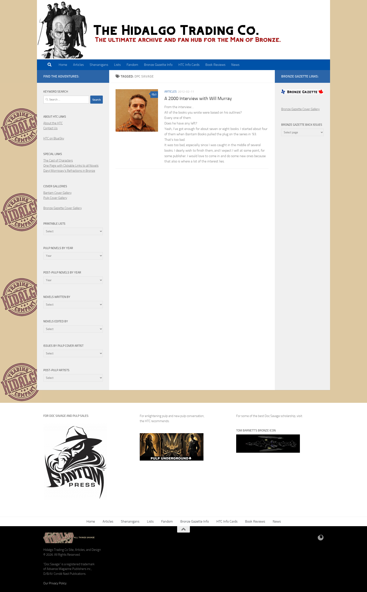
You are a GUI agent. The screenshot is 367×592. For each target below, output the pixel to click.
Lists (117, 65)
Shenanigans (99, 65)
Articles (78, 65)
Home (63, 65)
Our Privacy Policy (54, 583)
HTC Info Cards (188, 65)
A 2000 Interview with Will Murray (198, 98)
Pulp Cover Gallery (55, 198)
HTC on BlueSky (53, 138)
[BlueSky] (321, 538)
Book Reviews (215, 65)
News (235, 65)
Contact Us (50, 128)
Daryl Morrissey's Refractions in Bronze (69, 171)
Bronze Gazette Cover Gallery (62, 208)
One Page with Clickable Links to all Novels (71, 166)
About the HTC (53, 123)
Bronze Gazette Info (158, 65)
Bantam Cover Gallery (57, 193)
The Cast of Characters (58, 160)
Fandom (132, 65)
